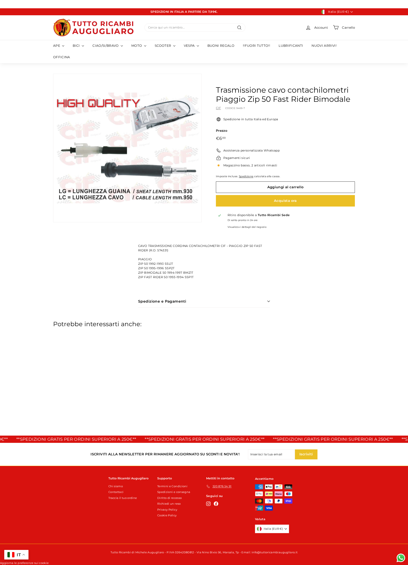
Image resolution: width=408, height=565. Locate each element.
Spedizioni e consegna (173, 492)
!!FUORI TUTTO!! (256, 46)
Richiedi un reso (169, 503)
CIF (218, 108)
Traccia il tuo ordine (122, 498)
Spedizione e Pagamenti (162, 301)
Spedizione (246, 176)
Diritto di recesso (169, 498)
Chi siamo (115, 486)
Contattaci (116, 492)
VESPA (190, 46)
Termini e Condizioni (172, 486)
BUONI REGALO (220, 46)
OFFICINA (61, 57)
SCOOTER (163, 46)
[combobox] (194, 27)
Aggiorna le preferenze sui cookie (24, 563)
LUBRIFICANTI (291, 46)
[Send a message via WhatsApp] (401, 558)
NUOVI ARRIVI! (324, 46)
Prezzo (221, 131)
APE (57, 46)
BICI (77, 46)
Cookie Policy (167, 515)
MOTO (137, 46)
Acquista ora (285, 201)
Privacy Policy (167, 509)
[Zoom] (127, 148)
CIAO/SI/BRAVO (106, 46)
